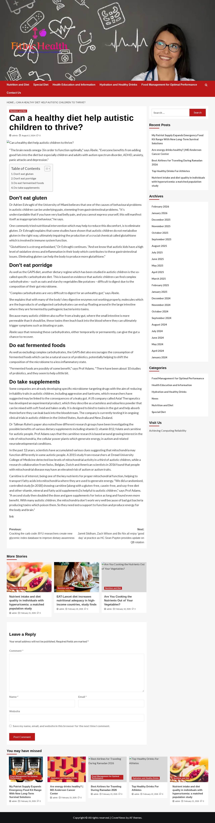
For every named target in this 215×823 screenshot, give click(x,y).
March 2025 (159, 278)
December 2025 (161, 219)
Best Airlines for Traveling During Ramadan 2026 (177, 162)
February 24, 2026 (28, 801)
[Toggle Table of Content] (45, 168)
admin (15, 135)
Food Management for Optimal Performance (169, 84)
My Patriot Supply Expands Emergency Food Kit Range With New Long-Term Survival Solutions (177, 139)
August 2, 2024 (28, 135)
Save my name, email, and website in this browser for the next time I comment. (61, 726)
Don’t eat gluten (23, 173)
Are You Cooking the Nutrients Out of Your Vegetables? (118, 600)
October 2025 (160, 232)
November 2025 (161, 226)
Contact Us (14, 92)
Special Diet (40, 84)
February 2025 (160, 285)
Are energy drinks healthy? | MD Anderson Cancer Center (176, 151)
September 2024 (161, 317)
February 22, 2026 (150, 794)
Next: (111, 536)
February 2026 (160, 206)
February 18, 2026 (123, 609)
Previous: (41, 533)
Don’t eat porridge (25, 178)
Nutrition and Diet (18, 84)
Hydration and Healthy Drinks (118, 84)
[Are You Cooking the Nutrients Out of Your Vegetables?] (124, 577)
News (155, 398)
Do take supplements (26, 187)
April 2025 (158, 272)
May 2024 (157, 344)
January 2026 (159, 213)
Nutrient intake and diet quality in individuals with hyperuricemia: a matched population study (178, 181)
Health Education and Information (74, 84)
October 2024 (160, 311)
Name (13, 696)
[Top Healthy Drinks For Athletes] (148, 769)
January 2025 (159, 291)
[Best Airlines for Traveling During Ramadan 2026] (107, 769)
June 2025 (158, 258)
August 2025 (159, 245)
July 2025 (157, 252)
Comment (16, 650)
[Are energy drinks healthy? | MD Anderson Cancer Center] (67, 769)
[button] (206, 85)
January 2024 (159, 357)
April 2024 (158, 350)
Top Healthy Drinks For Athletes (171, 171)
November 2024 (161, 304)
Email (82, 696)
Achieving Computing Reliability (167, 430)
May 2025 (157, 265)
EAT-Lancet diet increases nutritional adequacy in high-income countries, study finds (76, 600)
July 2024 (157, 331)
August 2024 (159, 324)
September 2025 (161, 239)
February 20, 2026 (75, 609)
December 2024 (161, 298)
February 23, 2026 (69, 798)
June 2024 (158, 337)
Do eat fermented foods (29, 182)
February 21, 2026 (28, 613)
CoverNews (118, 817)
